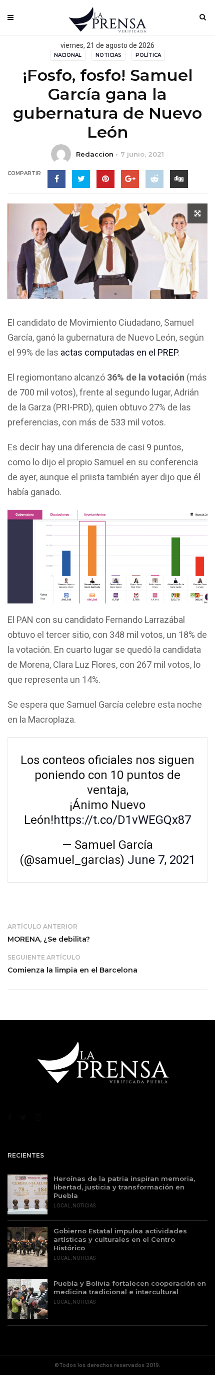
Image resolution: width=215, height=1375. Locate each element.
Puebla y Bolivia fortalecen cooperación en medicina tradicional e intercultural (130, 1287)
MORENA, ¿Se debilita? (49, 939)
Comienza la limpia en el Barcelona (73, 970)
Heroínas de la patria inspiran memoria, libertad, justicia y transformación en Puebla (124, 1187)
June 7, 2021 (162, 860)
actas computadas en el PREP (119, 352)
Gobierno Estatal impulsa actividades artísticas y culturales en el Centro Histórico (120, 1239)
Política (148, 55)
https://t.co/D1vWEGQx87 (122, 820)
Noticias (109, 55)
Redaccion (95, 154)
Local (62, 1205)
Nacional (68, 55)
